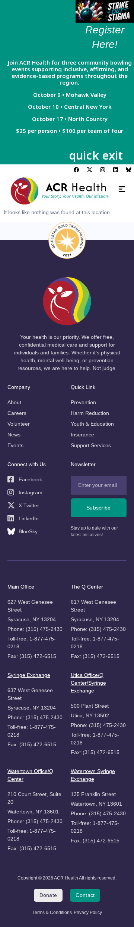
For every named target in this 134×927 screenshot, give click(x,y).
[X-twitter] (89, 170)
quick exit (96, 155)
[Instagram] (102, 170)
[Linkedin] (115, 170)
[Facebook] (76, 170)
